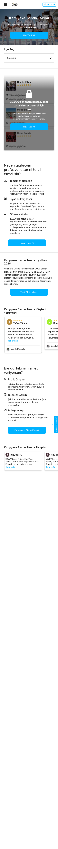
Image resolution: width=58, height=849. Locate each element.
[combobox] (29, 58)
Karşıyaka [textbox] (11, 58)
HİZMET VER (49, 4)
